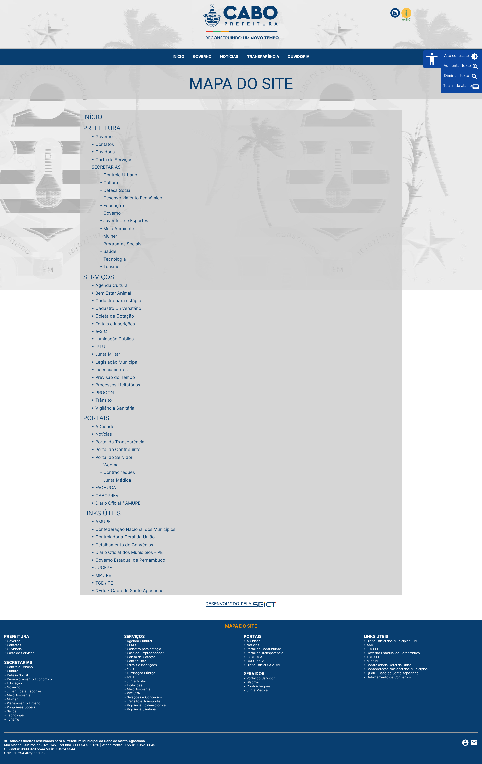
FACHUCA (105, 487)
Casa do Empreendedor (145, 653)
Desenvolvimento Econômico (132, 197)
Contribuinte (136, 661)
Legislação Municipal (116, 362)
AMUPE (103, 521)
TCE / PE (104, 583)
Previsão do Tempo (115, 377)
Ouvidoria (105, 151)
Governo (104, 136)
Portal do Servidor (113, 457)
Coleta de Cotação (114, 316)
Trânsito (103, 400)
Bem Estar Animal (113, 293)
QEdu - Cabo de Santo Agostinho (129, 590)
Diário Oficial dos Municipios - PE (129, 552)
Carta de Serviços (113, 159)
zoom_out (474, 76)
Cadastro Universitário (118, 308)
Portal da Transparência (119, 441)
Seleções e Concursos (144, 697)
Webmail (112, 464)
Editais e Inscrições (115, 323)
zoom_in (475, 66)
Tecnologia (114, 259)
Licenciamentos (111, 369)
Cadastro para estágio (118, 300)
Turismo (111, 266)
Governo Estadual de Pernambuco (130, 560)
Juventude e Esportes (125, 220)
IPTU (100, 346)
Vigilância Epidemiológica (146, 705)
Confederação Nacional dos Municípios (135, 529)
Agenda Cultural (112, 285)
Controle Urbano (120, 174)
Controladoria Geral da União (125, 537)
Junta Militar (107, 354)
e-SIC (101, 331)
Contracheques (119, 472)
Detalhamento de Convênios (124, 544)
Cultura (110, 182)
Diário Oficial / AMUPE (117, 503)
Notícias (103, 434)
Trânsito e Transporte (143, 701)
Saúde (109, 251)
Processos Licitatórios (117, 384)
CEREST (133, 645)
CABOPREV (107, 495)
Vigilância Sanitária (114, 408)
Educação (113, 205)
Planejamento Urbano (23, 703)
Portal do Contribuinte (117, 449)
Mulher (110, 236)
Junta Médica (117, 480)
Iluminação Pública (114, 338)
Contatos (104, 144)
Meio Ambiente (118, 228)
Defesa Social (117, 190)
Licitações (134, 685)
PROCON (104, 392)
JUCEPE (103, 567)
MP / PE (103, 575)
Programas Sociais (122, 243)
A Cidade (104, 426)
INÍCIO (92, 117)
